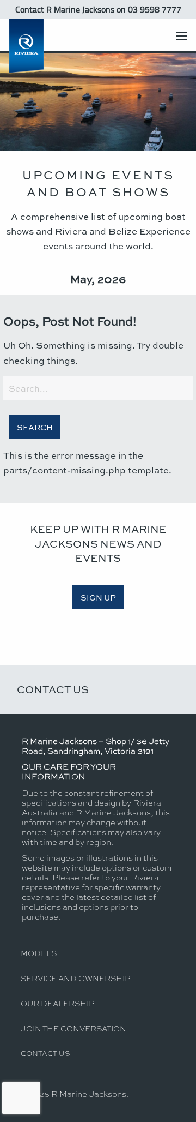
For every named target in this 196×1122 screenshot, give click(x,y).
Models (39, 952)
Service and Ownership (75, 978)
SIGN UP (98, 597)
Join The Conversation (73, 1028)
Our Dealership (57, 1003)
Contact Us (53, 689)
